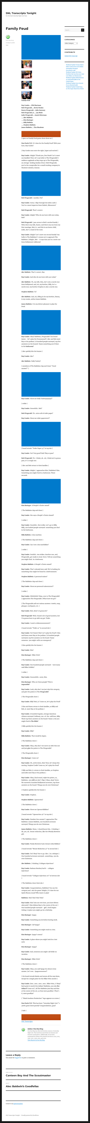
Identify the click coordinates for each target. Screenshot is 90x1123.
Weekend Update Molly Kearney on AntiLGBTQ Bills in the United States (75, 79)
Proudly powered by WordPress (30, 1115)
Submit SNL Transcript (71, 56)
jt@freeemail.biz (18, 1103)
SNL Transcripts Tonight (21, 13)
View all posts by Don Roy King (36, 1040)
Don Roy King (10, 40)
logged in (18, 1058)
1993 (7, 45)
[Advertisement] (41, 47)
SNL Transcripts (27, 1021)
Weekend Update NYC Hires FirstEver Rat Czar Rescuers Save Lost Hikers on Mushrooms (75, 74)
